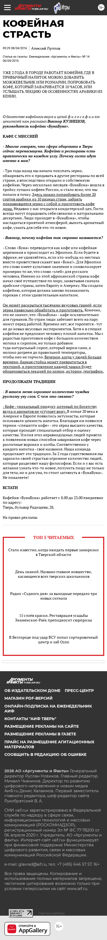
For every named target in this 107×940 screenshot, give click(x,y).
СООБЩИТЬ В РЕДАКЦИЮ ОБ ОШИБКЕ (45, 754)
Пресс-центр (79, 690)
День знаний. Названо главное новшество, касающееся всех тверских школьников (53, 574)
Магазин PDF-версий (28, 698)
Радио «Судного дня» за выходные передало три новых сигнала (53, 595)
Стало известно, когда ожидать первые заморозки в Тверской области (53, 552)
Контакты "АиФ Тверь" (30, 718)
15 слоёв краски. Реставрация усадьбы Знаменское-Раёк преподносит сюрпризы (53, 617)
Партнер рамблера (52, 913)
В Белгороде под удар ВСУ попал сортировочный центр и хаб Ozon (53, 639)
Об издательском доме (32, 690)
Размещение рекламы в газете (40, 734)
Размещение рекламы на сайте (41, 726)
